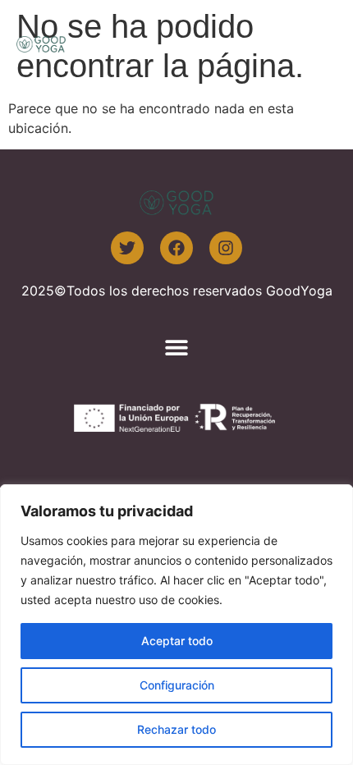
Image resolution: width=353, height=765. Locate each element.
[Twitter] (127, 247)
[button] (318, 43)
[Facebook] (176, 247)
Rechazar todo (176, 729)
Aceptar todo (177, 641)
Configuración (177, 685)
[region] (176, 624)
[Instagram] (225, 247)
